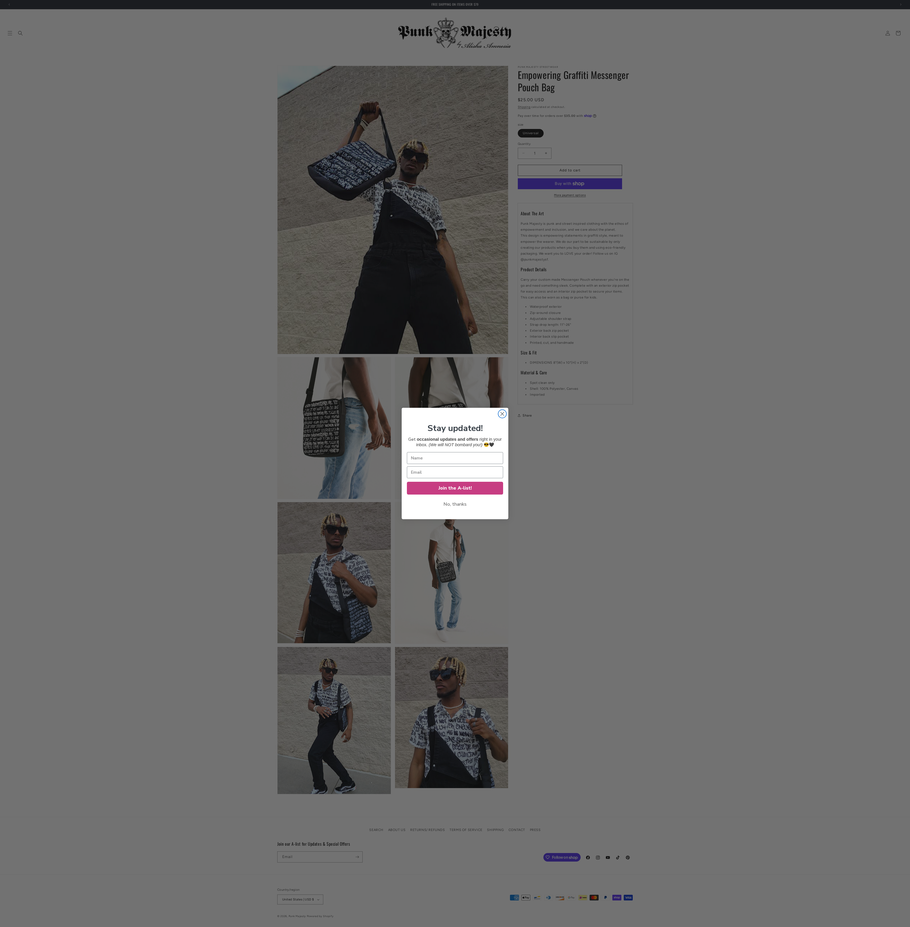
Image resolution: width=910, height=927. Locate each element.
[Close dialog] (502, 414)
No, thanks (455, 504)
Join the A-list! (455, 488)
